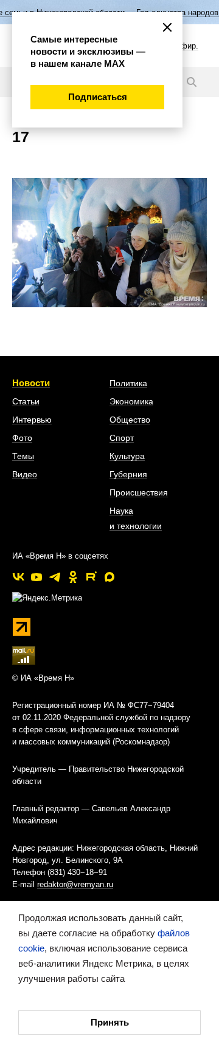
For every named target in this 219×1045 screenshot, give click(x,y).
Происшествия (138, 492)
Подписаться (97, 97)
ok (73, 577)
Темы (23, 456)
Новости (31, 383)
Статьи (26, 401)
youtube (36, 577)
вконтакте (18, 577)
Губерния (128, 474)
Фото (22, 438)
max (109, 577)
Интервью (32, 419)
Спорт (121, 438)
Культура (127, 456)
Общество (129, 419)
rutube (91, 577)
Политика (128, 383)
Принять (110, 1022)
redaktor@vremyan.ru (75, 884)
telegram (55, 577)
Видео (24, 474)
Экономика (131, 401)
